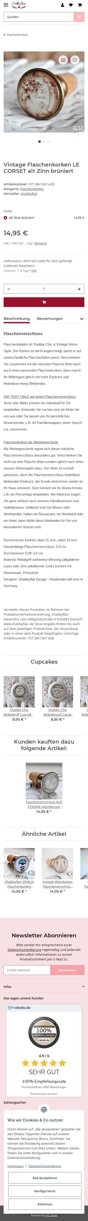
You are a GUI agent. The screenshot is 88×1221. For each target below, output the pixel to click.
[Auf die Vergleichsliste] (63, 60)
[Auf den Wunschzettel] (75, 60)
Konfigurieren (45, 1191)
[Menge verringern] (9, 288)
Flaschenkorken (32, 189)
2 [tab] (44, 141)
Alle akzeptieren (44, 1178)
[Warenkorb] (79, 5)
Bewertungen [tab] (50, 319)
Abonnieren (67, 970)
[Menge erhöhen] (79, 288)
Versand (40, 243)
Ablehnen (44, 1204)
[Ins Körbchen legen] (7, 48)
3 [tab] (48, 141)
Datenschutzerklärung (24, 950)
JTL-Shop (51, 1215)
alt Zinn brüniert (46, 217)
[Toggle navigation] (6, 3)
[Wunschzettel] (71, 5)
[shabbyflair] (19, 5)
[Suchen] (79, 17)
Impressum (15, 1166)
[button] (62, 5)
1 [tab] (39, 141)
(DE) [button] (34, 271)
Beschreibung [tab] (17, 319)
